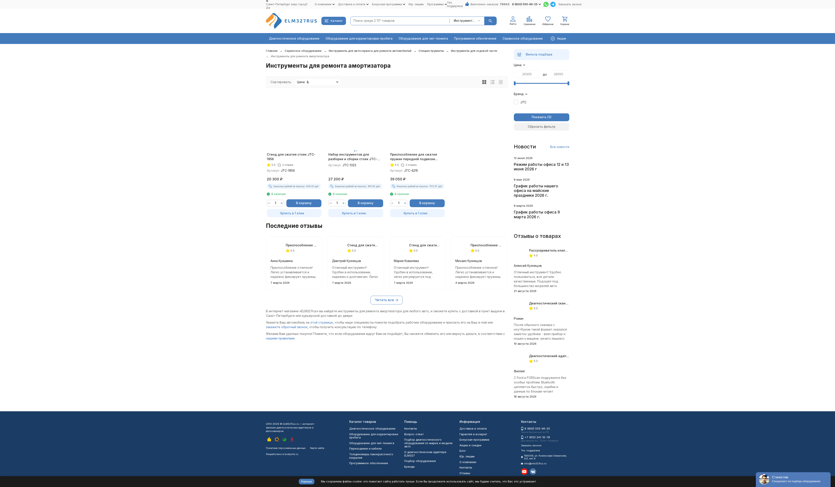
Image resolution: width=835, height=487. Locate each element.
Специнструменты (431, 50)
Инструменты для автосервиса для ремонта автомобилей (370, 50)
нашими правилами (280, 338)
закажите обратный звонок (286, 327)
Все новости (559, 147)
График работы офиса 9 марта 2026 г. (537, 214)
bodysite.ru (291, 454)
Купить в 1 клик (292, 213)
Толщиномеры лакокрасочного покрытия (371, 455)
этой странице (321, 322)
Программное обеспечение (475, 38)
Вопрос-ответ (414, 434)
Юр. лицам (416, 4)
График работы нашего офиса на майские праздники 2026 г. (536, 191)
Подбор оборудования (420, 461)
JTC (523, 102)
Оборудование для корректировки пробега (359, 38)
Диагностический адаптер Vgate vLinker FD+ (565, 356)
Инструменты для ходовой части (474, 50)
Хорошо (306, 481)
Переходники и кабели (365, 448)
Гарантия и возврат (473, 434)
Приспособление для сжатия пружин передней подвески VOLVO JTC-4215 (413, 157)
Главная (271, 50)
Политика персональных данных (286, 448)
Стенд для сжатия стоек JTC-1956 (291, 157)
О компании (467, 462)
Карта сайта (317, 448)
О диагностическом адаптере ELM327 (425, 453)
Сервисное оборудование (523, 38)
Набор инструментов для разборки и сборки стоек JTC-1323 (352, 157)
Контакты (410, 428)
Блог (462, 450)
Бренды (409, 466)
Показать (539, 117)
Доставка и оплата (473, 428)
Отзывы (464, 473)
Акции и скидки (470, 445)
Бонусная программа (474, 439)
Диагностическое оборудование (294, 38)
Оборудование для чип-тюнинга (423, 38)
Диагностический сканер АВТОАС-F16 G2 (561, 303)
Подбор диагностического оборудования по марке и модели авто (428, 443)
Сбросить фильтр (541, 126)
